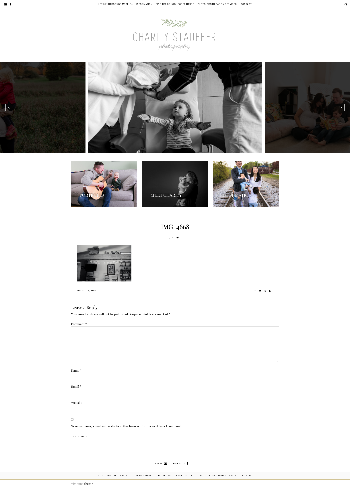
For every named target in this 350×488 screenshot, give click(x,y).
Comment (79, 324)
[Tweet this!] (260, 291)
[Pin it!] (265, 291)
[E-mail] (5, 4)
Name (76, 371)
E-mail (159, 463)
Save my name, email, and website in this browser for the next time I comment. (126, 426)
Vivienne (77, 484)
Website (76, 403)
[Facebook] (10, 4)
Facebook (179, 463)
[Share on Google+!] (270, 291)
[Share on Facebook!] (255, 291)
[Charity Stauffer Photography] (175, 47)
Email (76, 387)
